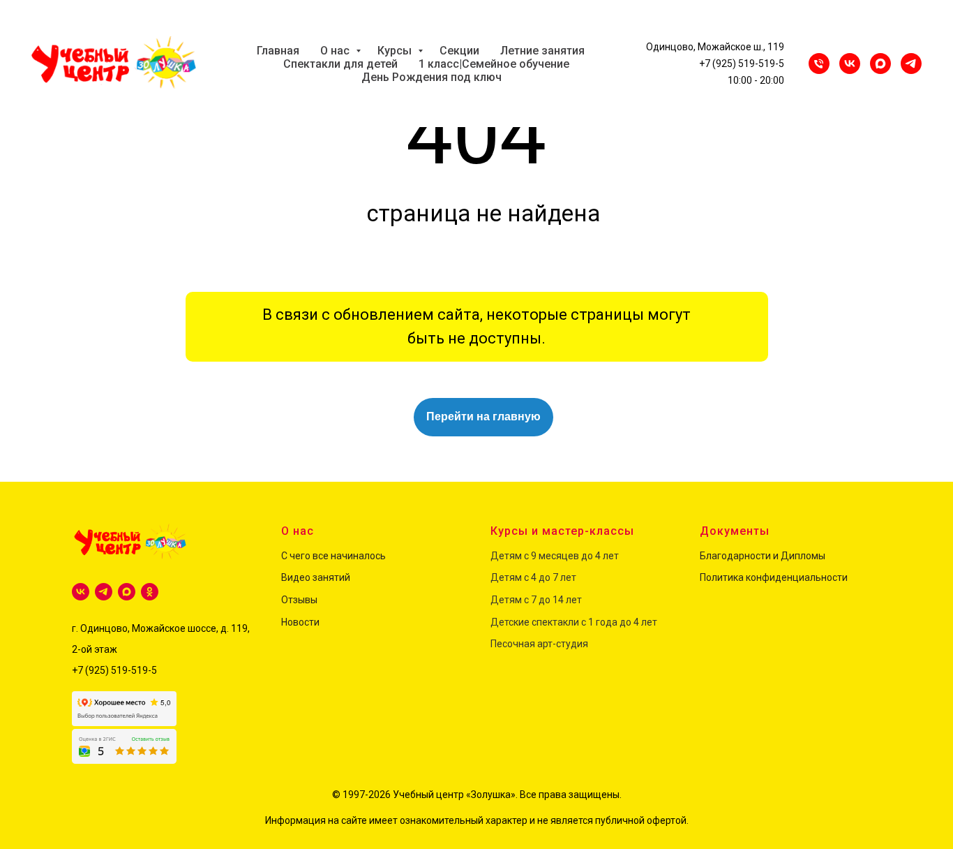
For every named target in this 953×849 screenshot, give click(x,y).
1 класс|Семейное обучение (494, 64)
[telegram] (103, 591)
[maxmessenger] (880, 63)
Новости (300, 622)
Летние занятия (542, 50)
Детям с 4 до (520, 577)
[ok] (149, 591)
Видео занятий (315, 577)
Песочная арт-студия (539, 643)
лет (567, 577)
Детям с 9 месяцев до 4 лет (554, 555)
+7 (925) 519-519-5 (741, 63)
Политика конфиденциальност (771, 577)
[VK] (849, 63)
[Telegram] (911, 63)
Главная (278, 50)
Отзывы (299, 599)
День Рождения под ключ (431, 77)
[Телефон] (819, 63)
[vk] (80, 591)
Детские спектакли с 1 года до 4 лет (573, 622)
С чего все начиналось (333, 555)
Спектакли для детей (340, 64)
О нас (336, 50)
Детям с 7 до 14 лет (536, 599)
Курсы (395, 50)
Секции (459, 50)
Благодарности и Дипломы (762, 555)
